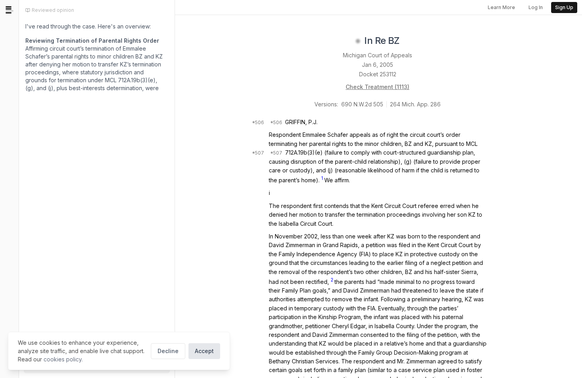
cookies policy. (63, 359)
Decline (168, 351)
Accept (204, 351)
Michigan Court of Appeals (377, 55)
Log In (536, 7)
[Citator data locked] (358, 41)
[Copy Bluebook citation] (408, 41)
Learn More (501, 7)
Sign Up (564, 7)
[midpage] (9, 9)
